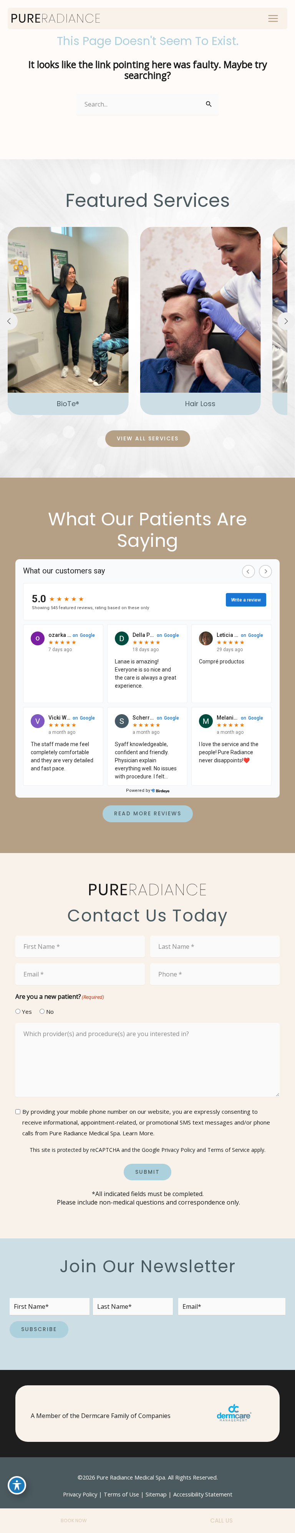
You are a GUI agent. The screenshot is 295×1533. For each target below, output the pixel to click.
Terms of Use (121, 1494)
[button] (68, 404)
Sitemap (156, 1494)
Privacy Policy (178, 1149)
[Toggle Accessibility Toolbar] (17, 1485)
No (47, 1011)
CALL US (221, 1520)
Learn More (138, 1133)
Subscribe (39, 1329)
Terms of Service (228, 1149)
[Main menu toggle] (272, 18)
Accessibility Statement (202, 1494)
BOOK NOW (74, 1520)
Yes (24, 1011)
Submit (147, 1172)
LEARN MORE (67, 351)
